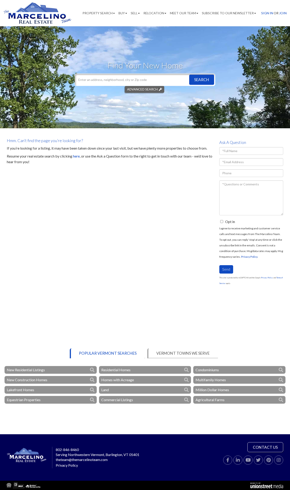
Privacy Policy (249, 256)
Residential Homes (115, 370)
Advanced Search (142, 89)
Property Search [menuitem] (97, 13)
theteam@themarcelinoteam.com (82, 459)
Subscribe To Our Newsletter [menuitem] (228, 13)
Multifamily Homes (211, 380)
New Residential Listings (26, 370)
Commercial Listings (117, 400)
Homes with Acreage (117, 380)
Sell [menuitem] (134, 13)
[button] (201, 80)
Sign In (267, 13)
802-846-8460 (67, 449)
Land (105, 390)
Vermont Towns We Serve (183, 353)
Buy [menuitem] (121, 13)
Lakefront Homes (20, 390)
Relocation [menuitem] (153, 13)
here (76, 156)
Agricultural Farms (210, 400)
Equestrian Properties (24, 400)
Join (283, 13)
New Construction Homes (27, 380)
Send (226, 269)
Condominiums (207, 370)
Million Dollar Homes (212, 390)
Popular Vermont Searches (108, 353)
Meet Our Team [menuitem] (183, 13)
